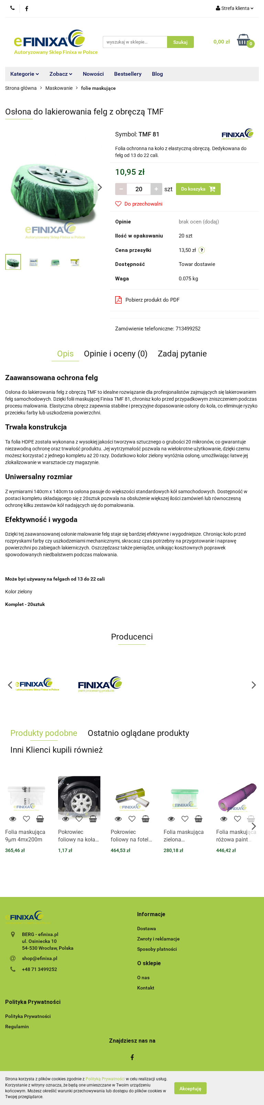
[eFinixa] (37, 684)
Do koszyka (194, 189)
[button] (151, 915)
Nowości (93, 74)
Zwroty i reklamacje (158, 939)
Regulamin (17, 1026)
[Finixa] (238, 133)
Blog (157, 74)
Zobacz (59, 74)
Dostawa (146, 928)
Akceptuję (190, 1088)
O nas (143, 977)
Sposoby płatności (157, 949)
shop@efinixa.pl (39, 958)
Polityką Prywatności (105, 1079)
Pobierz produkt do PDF (152, 300)
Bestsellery (128, 74)
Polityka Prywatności (28, 1016)
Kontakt (145, 988)
